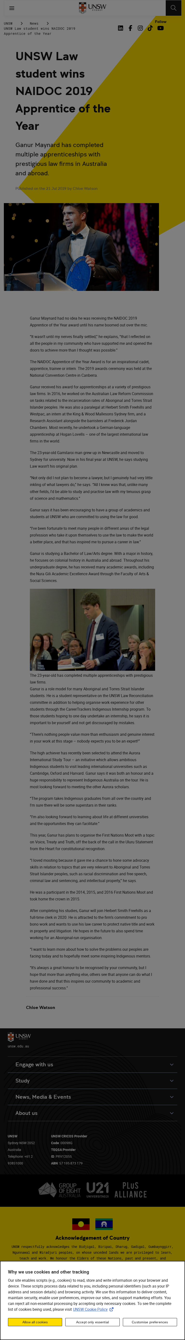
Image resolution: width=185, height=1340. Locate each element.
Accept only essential (92, 1322)
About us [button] (26, 1113)
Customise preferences (150, 1322)
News (34, 23)
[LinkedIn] (121, 28)
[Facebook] (130, 28)
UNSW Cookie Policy (94, 1309)
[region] (92, 1300)
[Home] (92, 8)
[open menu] (12, 8)
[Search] (173, 8)
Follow (160, 22)
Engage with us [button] (34, 1064)
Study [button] (22, 1081)
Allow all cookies (35, 1322)
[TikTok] (150, 28)
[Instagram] (140, 28)
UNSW (8, 23)
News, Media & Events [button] (43, 1097)
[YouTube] (160, 28)
